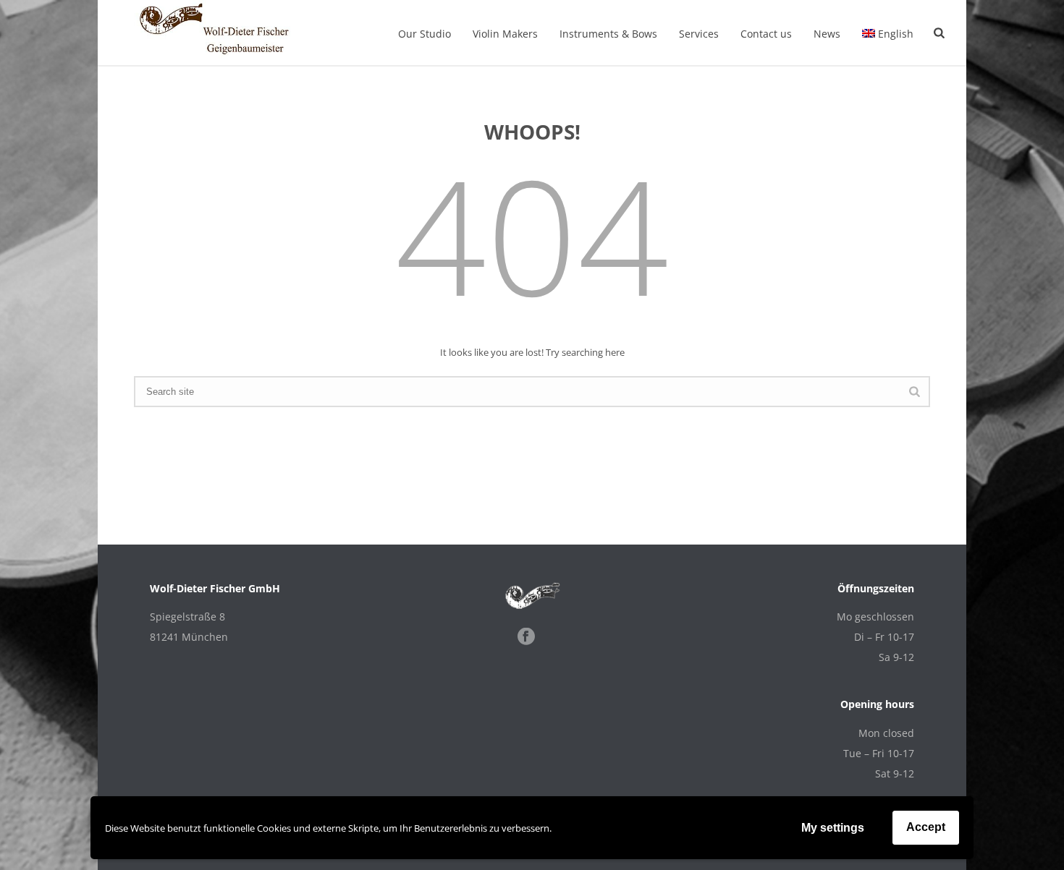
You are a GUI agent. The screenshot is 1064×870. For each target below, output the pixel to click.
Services (699, 33)
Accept (925, 827)
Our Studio (424, 33)
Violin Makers (505, 33)
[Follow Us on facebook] (526, 637)
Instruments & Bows (608, 33)
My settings (832, 828)
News (827, 33)
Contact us (766, 33)
